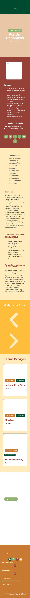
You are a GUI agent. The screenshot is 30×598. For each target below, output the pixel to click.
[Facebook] (24, 137)
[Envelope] (10, 137)
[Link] (6, 137)
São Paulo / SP (15, 41)
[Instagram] (19, 137)
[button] (15, 8)
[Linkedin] (15, 141)
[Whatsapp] (15, 137)
